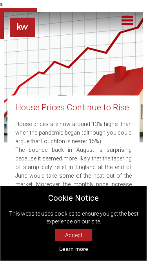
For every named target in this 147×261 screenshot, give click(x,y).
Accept (73, 235)
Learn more (73, 249)
